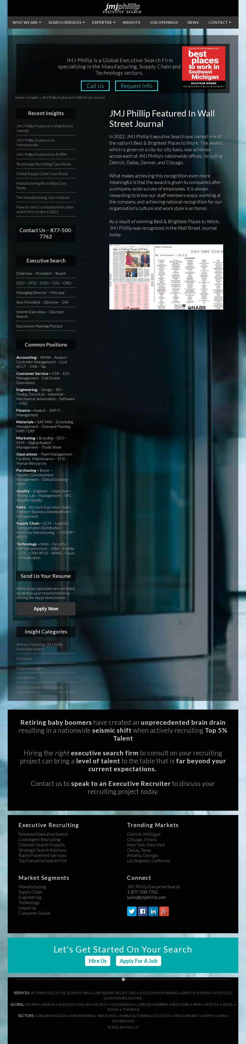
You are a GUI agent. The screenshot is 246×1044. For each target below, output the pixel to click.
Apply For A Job (139, 961)
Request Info (137, 86)
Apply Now (46, 608)
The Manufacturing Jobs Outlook (43, 197)
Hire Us (98, 961)
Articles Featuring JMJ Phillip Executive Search (39, 646)
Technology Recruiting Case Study (43, 164)
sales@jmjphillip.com (146, 897)
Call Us (95, 86)
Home (19, 97)
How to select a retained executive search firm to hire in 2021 (45, 209)
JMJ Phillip (123, 8)
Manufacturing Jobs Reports (39, 687)
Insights (33, 97)
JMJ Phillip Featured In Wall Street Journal (44, 128)
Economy (24, 658)
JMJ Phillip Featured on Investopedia (35, 142)
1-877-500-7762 (142, 891)
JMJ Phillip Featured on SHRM (41, 154)
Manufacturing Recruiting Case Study (41, 185)
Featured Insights (30, 668)
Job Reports (26, 677)
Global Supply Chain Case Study (42, 173)
